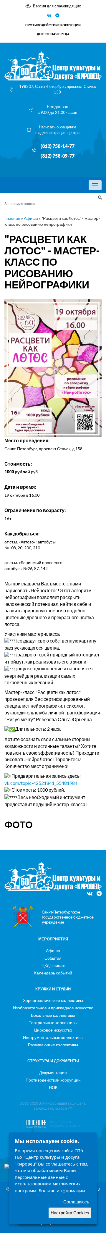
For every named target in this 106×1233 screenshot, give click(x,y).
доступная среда (53, 34)
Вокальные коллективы (53, 1015)
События (53, 958)
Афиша (31, 218)
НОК (53, 1087)
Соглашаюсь (76, 1201)
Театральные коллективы (53, 1022)
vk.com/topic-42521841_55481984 (40, 783)
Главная (12, 218)
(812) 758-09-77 (57, 156)
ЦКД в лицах (53, 965)
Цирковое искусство (53, 1029)
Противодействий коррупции (53, 1079)
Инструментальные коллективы (53, 1037)
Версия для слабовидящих (57, 6)
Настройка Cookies (70, 1212)
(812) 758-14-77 (57, 146)
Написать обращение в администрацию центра (57, 130)
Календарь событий (53, 972)
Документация (53, 1072)
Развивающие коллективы (53, 1044)
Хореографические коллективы (53, 1000)
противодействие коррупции (53, 25)
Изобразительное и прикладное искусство (53, 1007)
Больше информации (62, 1190)
